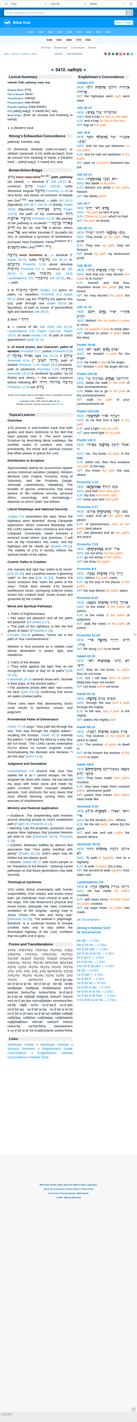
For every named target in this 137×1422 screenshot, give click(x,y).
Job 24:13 (56, 278)
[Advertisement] (68, 1133)
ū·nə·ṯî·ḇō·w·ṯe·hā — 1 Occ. (97, 1000)
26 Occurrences (88, 919)
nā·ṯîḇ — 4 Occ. (88, 970)
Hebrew (25, 54)
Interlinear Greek (20, 1044)
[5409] (4, 642)
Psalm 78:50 (86, 345)
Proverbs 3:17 (31, 351)
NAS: (80, 116)
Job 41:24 (45, 204)
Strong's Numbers (21, 1048)
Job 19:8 (64, 273)
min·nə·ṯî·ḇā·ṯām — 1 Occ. (96, 966)
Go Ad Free (6, 1414)
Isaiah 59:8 (49, 365)
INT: (80, 96)
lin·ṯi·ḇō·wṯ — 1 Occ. (91, 962)
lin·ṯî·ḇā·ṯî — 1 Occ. (91, 957)
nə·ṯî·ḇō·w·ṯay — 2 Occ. (94, 987)
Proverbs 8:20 (63, 351)
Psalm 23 (22, 824)
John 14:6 (34, 756)
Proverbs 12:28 (57, 191)
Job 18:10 (58, 181)
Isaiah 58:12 (32, 862)
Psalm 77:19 (16, 726)
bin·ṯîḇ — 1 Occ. (88, 940)
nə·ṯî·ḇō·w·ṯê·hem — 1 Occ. (97, 995)
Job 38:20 (41, 311)
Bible (6, 54)
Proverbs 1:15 (34, 264)
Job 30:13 (59, 259)
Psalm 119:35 (48, 186)
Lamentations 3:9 (20, 278)
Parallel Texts (39, 1057)
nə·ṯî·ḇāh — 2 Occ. (90, 974)
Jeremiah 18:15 (18, 373)
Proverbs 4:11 (41, 824)
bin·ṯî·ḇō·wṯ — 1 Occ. (92, 945)
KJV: (80, 121)
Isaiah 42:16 (35, 339)
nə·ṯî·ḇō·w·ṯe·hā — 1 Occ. (95, 991)
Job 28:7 (30, 204)
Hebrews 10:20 (20, 919)
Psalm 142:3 (86, 440)
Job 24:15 (30, 692)
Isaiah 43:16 (16, 259)
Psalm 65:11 (29, 853)
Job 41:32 (44, 578)
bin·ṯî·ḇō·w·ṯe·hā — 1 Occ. (96, 953)
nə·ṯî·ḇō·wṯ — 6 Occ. (91, 983)
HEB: (80, 87)
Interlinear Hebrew (54, 1044)
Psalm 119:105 (48, 331)
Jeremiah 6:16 (18, 360)
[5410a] (132, 642)
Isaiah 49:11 (61, 546)
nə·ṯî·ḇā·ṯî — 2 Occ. (91, 978)
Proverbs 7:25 (47, 369)
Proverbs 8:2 (30, 269)
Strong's (15, 54)
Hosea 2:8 (38, 335)
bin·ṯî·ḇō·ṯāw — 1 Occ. (93, 949)
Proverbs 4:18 (41, 630)
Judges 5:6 (48, 290)
